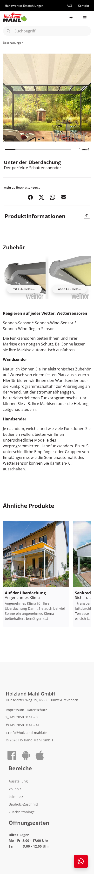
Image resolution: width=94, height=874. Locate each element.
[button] (30, 197)
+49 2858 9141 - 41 (24, 725)
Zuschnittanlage (22, 812)
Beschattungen (13, 43)
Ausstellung (18, 781)
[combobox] (47, 31)
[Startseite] (15, 17)
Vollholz (15, 789)
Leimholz (16, 796)
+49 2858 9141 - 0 (23, 717)
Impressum (15, 710)
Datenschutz (37, 710)
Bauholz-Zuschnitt (23, 804)
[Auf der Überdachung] (36, 554)
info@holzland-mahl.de (28, 732)
